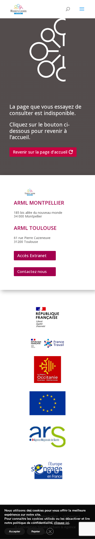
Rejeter (35, 531)
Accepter (14, 531)
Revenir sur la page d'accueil (40, 152)
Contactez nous (32, 271)
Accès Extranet (32, 255)
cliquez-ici (61, 523)
